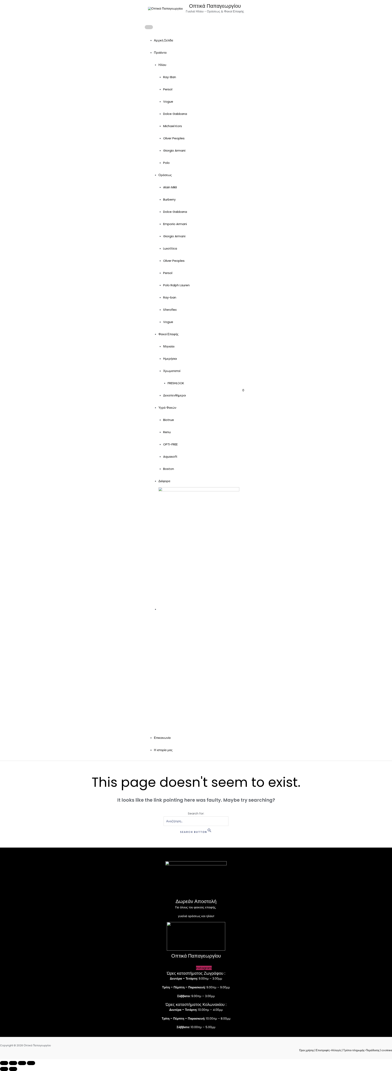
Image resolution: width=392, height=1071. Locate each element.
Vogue (168, 101)
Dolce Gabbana (175, 114)
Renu (167, 432)
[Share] (22, 1063)
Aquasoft (170, 456)
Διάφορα (164, 481)
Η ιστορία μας (163, 750)
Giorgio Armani (174, 150)
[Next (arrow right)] (13, 1069)
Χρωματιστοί (171, 371)
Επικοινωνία (162, 738)
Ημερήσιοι (170, 358)
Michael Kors (172, 126)
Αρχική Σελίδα (163, 40)
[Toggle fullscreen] (13, 1063)
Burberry (169, 199)
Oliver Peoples (174, 138)
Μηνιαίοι (168, 346)
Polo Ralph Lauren (176, 285)
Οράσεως (165, 175)
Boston (168, 469)
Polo (166, 163)
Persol (167, 89)
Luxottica (170, 248)
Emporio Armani (175, 224)
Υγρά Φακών (167, 407)
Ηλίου (162, 65)
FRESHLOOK (176, 383)
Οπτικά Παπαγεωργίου (215, 6)
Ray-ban (169, 297)
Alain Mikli (170, 187)
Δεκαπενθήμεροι (174, 395)
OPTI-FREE (170, 444)
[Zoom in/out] (4, 1063)
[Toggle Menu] (149, 27)
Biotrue (168, 420)
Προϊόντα (160, 52)
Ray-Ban (169, 77)
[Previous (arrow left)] (4, 1069)
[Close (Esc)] (31, 1063)
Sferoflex (170, 309)
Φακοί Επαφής (168, 334)
